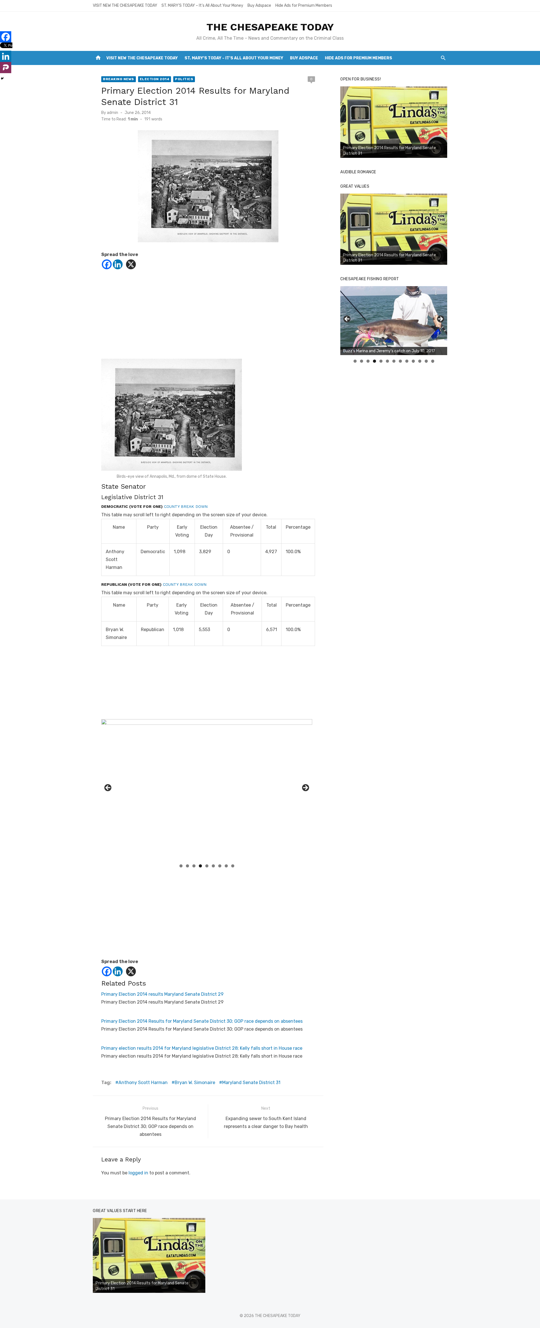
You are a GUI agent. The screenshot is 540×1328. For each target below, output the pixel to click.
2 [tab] (187, 865)
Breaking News (118, 79)
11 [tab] (420, 361)
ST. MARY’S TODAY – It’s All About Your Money (202, 5)
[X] (131, 264)
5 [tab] (206, 865)
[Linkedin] (118, 264)
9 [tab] (232, 865)
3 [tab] (193, 865)
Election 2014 (155, 79)
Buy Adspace (259, 5)
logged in (138, 1173)
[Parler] (5, 67)
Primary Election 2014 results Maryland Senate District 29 (162, 994)
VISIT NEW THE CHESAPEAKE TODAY (125, 5)
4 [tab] (200, 865)
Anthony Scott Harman (143, 1082)
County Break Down (186, 506)
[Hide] (2, 78)
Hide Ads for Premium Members (303, 5)
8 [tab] (226, 865)
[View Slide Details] (393, 122)
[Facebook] (107, 264)
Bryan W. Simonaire (195, 1082)
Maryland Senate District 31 (251, 1082)
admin (112, 112)
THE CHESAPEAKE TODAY (270, 27)
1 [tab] (181, 865)
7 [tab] (219, 865)
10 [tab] (413, 361)
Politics (184, 79)
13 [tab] (432, 361)
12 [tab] (426, 361)
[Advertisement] (208, 319)
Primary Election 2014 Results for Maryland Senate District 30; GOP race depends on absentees (202, 1021)
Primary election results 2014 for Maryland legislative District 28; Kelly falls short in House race (201, 1048)
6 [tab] (213, 865)
